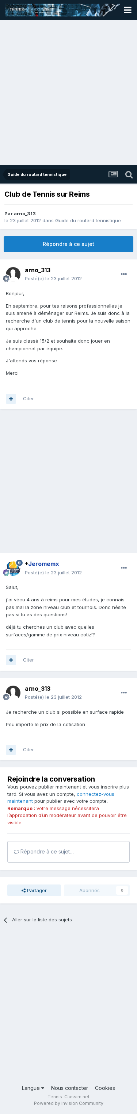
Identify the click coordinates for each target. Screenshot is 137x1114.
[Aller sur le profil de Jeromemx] (13, 568)
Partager (36, 890)
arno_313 (25, 213)
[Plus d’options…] (124, 274)
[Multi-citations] (11, 399)
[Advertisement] (68, 93)
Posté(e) (53, 278)
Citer (28, 398)
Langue (31, 1088)
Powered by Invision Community (68, 1103)
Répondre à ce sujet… (46, 851)
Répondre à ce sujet (68, 244)
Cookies (105, 1088)
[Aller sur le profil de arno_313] (13, 274)
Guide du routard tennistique (88, 220)
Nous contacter (69, 1088)
